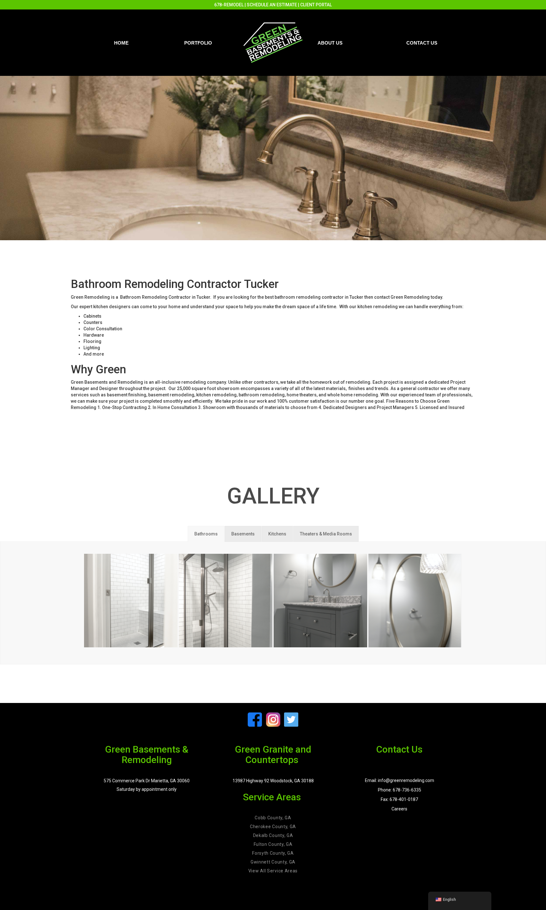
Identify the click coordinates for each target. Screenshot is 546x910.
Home (121, 43)
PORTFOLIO (198, 43)
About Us (330, 43)
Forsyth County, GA (273, 853)
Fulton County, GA (273, 844)
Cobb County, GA (273, 817)
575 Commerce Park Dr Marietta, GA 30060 (147, 780)
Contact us (421, 43)
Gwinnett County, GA (273, 861)
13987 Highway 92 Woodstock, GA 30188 (273, 780)
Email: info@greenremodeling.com (399, 780)
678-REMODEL (229, 4)
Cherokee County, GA (273, 826)
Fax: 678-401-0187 (399, 799)
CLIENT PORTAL (316, 4)
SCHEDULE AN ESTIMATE (272, 4)
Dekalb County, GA (273, 835)
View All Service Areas (273, 870)
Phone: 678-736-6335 (399, 789)
